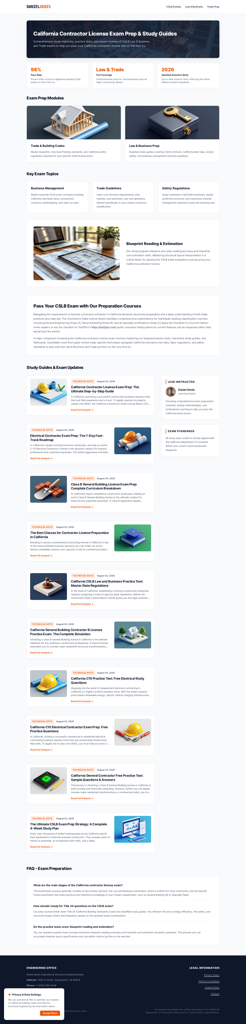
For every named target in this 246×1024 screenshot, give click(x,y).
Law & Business (194, 6)
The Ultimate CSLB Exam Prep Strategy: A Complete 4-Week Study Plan (68, 826)
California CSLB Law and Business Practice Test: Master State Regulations (107, 583)
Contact (215, 993)
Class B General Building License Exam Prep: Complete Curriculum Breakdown (104, 486)
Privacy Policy (211, 975)
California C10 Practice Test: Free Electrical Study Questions (107, 681)
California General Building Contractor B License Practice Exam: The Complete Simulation (66, 632)
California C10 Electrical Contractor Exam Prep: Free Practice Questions (69, 729)
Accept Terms (50, 1013)
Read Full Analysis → (82, 409)
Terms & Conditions (208, 981)
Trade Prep (213, 6)
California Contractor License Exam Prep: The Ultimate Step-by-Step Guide (105, 389)
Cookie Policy (212, 987)
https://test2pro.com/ (103, 327)
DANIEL (39, 6)
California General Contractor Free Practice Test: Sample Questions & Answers (107, 778)
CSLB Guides (173, 6)
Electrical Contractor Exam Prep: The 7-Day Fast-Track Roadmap (67, 438)
